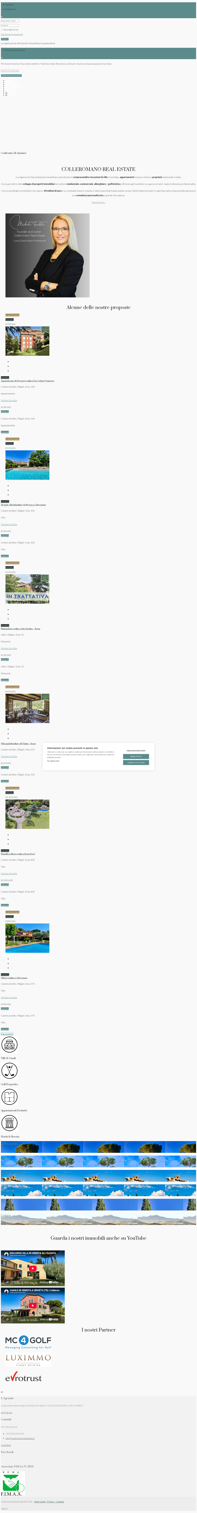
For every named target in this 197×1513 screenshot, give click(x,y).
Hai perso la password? (12, 34)
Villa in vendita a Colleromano (14, 978)
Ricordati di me (10, 29)
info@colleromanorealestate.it (20, 1438)
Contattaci (6, 1445)
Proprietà (11, 82)
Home (8, 80)
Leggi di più (6, 1412)
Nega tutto (136, 756)
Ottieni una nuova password (11, 75)
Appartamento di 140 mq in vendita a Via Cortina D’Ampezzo (27, 381)
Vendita (9, 319)
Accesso (5, 39)
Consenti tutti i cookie (136, 762)
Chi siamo (10, 84)
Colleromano (13, 86)
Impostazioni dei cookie (136, 750)
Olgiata (10, 88)
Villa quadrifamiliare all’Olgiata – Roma (18, 744)
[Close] (2, 16)
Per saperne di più (53, 761)
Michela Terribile (9, 400)
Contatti (10, 91)
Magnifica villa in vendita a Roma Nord (18, 854)
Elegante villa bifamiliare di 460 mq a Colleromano (23, 505)
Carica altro (7, 1033)
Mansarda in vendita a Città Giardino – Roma (20, 629)
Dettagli (5, 411)
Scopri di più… (98, 202)
